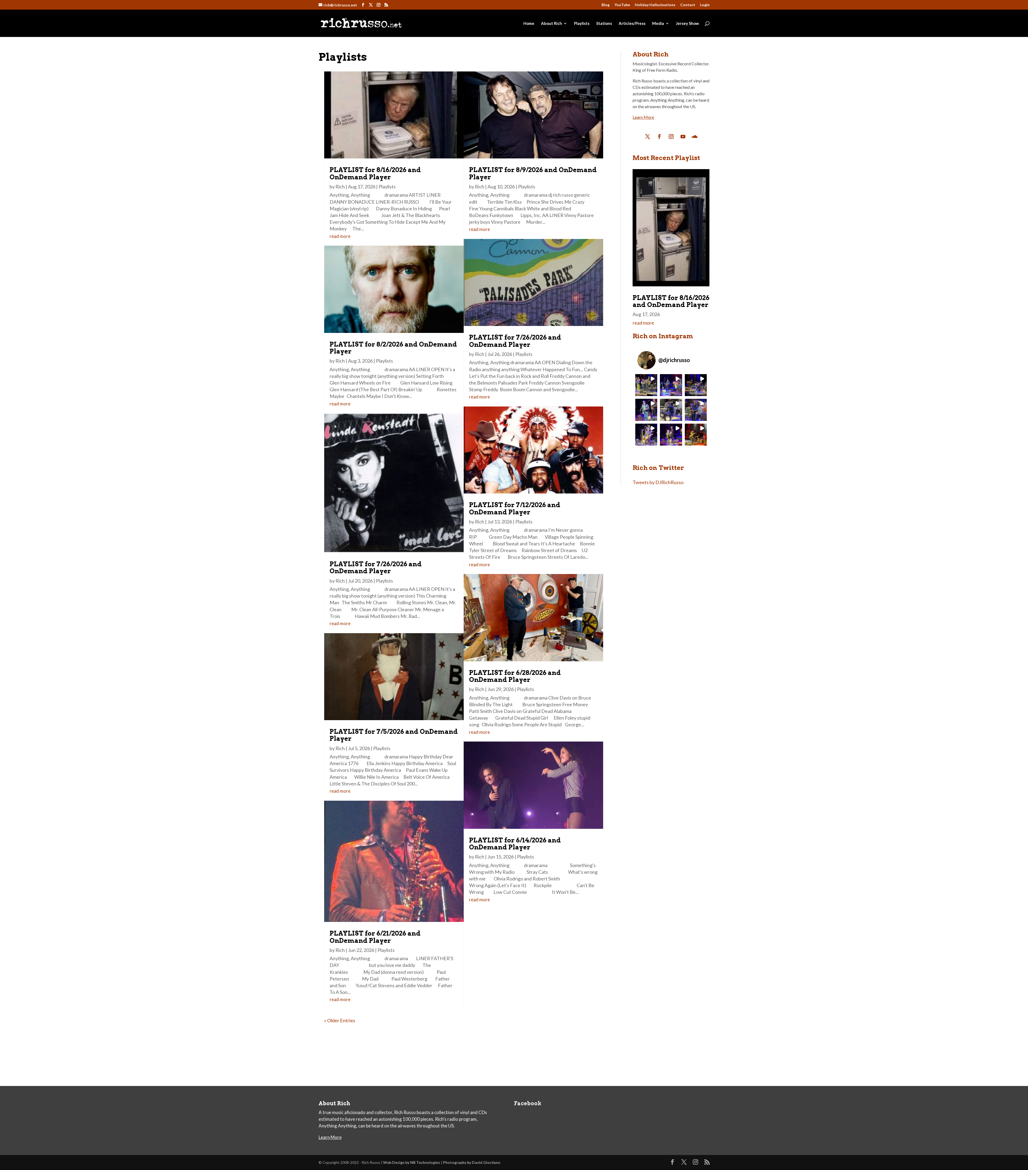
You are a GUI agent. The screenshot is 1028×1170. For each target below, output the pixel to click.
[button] (646, 385)
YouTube (622, 5)
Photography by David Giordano (471, 1162)
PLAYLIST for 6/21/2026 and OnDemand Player (375, 936)
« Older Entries (339, 1020)
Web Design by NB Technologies (411, 1162)
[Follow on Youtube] (683, 136)
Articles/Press (632, 23)
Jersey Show (687, 23)
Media (658, 23)
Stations (604, 23)
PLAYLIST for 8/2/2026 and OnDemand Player (393, 347)
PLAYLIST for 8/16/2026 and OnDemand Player (375, 173)
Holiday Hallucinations (655, 5)
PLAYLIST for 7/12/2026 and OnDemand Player (514, 508)
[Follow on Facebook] (659, 136)
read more (340, 236)
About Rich (551, 23)
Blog (606, 5)
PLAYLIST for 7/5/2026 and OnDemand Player (394, 735)
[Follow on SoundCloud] (695, 136)
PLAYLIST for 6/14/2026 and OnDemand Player (515, 843)
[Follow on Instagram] (671, 136)
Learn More (643, 117)
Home (528, 23)
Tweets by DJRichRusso (658, 482)
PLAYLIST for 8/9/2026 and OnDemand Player (533, 173)
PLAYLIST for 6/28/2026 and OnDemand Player (515, 676)
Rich (340, 186)
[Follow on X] (647, 136)
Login (705, 5)
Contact (687, 5)
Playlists (581, 23)
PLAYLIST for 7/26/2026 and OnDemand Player (376, 567)
